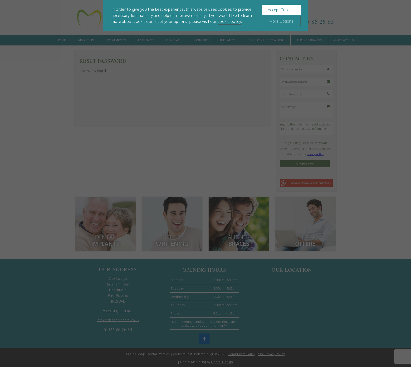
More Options (281, 21)
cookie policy (229, 21)
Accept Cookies (281, 9)
